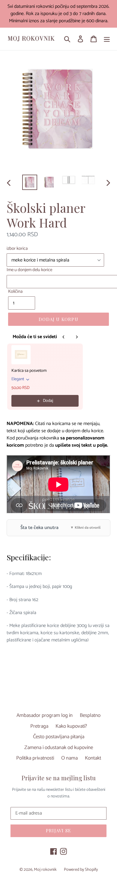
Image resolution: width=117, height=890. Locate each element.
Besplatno (90, 715)
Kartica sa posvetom (28, 371)
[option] (30, 182)
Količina (15, 291)
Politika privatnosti (35, 758)
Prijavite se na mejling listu (59, 777)
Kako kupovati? (71, 726)
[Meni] (106, 39)
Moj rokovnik (45, 869)
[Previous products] (63, 337)
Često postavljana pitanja (58, 736)
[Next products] (76, 337)
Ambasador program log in (44, 715)
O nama (69, 758)
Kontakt (93, 758)
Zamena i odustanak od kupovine (58, 747)
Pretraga (39, 726)
